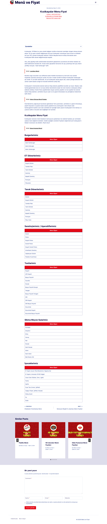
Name (27, 498)
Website (67, 498)
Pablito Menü (23, 443)
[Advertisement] (53, 33)
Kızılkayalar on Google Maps (53, 16)
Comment (28, 478)
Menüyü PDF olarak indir (53, 18)
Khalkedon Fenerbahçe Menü (33, 408)
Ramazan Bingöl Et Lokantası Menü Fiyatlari (69, 408)
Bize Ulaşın (22, 518)
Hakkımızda (14, 518)
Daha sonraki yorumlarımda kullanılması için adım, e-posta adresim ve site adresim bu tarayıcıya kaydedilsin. (51, 502)
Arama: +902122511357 (53, 14)
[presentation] (27, 430)
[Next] (89, 440)
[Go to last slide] (17, 440)
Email (47, 498)
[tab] (50, 459)
